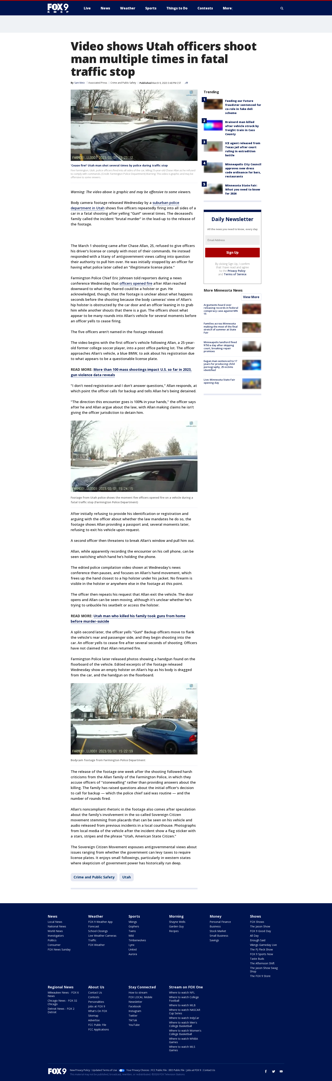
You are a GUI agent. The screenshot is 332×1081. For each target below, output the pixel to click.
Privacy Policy (237, 271)
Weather (95, 916)
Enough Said (257, 940)
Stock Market (218, 931)
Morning (176, 916)
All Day (254, 935)
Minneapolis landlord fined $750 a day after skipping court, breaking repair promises (220, 347)
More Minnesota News (223, 290)
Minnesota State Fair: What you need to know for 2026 (242, 189)
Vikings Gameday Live (263, 945)
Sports (134, 916)
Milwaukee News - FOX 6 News (63, 994)
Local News (55, 922)
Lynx (131, 945)
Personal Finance (220, 922)
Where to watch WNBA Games (183, 1040)
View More (251, 297)
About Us (96, 987)
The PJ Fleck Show (261, 949)
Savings (214, 940)
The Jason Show (260, 926)
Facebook (135, 1006)
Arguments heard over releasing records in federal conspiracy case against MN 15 (221, 309)
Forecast (93, 926)
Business (215, 926)
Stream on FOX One (186, 987)
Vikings (133, 922)
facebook (266, 1071)
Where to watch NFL (182, 992)
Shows (255, 916)
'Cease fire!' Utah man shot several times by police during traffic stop (119, 165)
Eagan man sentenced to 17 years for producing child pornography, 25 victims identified (220, 365)
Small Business (219, 935)
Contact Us (95, 992)
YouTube (134, 1025)
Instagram (135, 1011)
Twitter (133, 1015)
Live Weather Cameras (102, 935)
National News (57, 926)
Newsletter (135, 1002)
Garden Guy (176, 926)
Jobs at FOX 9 (96, 1006)
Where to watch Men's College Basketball (183, 1024)
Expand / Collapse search (282, 8)
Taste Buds (257, 958)
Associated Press (97, 82)
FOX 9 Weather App (100, 922)
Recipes (174, 931)
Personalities (96, 1002)
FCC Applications (98, 1029)
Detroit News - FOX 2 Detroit (61, 1010)
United (133, 949)
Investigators (56, 935)
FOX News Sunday (59, 949)
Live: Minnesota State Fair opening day (219, 381)
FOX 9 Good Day (260, 931)
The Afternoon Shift (262, 963)
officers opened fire (136, 283)
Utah (126, 877)
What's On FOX (97, 1011)
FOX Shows (257, 922)
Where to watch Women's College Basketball (185, 1032)
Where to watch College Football (184, 998)
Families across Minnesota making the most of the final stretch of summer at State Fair (221, 328)
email (281, 1071)
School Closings (98, 931)
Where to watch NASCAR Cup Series (184, 1011)
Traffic (92, 940)
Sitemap (93, 1015)
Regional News (60, 987)
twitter (274, 1071)
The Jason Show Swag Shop (264, 969)
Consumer (54, 945)
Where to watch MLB (182, 1005)
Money (215, 916)
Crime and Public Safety (123, 82)
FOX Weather (96, 945)
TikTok (133, 1020)
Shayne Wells (177, 922)
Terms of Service (235, 274)
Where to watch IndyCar (184, 1018)
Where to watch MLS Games (182, 1048)
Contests (93, 997)
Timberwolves (137, 940)
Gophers (134, 926)
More (227, 8)
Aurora (133, 954)
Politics (52, 940)
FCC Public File (97, 1025)
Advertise (94, 1020)
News (52, 916)
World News (55, 931)
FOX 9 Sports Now (261, 954)
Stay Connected (142, 987)
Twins (132, 931)
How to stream (138, 992)
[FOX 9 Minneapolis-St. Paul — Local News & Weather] (60, 8)
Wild (131, 935)
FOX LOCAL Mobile (140, 997)
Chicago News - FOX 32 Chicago (62, 1002)
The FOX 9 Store (260, 976)
